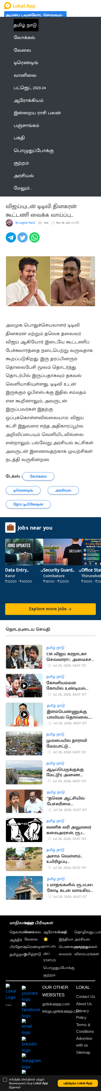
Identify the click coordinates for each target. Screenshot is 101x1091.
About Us (84, 1004)
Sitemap (83, 1052)
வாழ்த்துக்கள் (85, 947)
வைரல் (65, 954)
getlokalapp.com (56, 1004)
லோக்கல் (32, 932)
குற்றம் (49, 975)
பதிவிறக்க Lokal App (77, 1083)
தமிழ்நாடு (18, 954)
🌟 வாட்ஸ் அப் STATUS (49, 950)
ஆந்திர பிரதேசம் (17, 943)
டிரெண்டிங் (34, 947)
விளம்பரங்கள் (86, 954)
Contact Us (85, 996)
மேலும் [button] (22, 188)
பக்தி (63, 932)
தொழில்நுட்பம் (87, 932)
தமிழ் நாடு (25, 25)
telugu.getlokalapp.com (61, 1011)
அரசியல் (82, 939)
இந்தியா (66, 939)
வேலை (31, 939)
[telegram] (11, 240)
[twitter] (23, 240)
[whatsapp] (35, 240)
